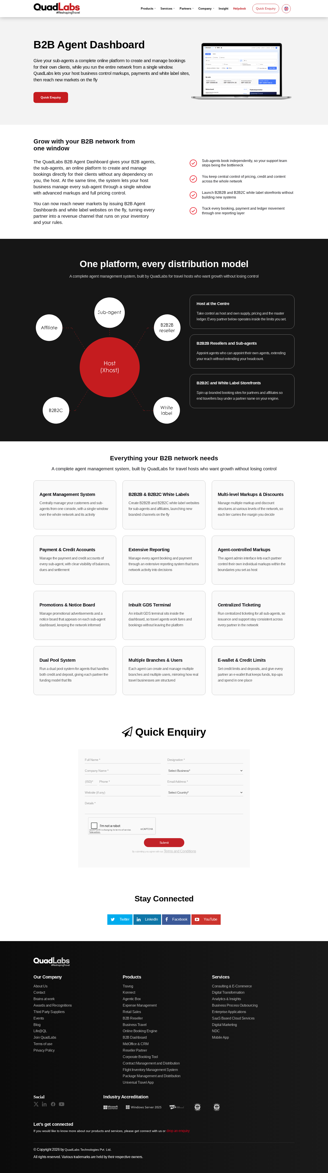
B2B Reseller (133, 1018)
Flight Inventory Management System (150, 1070)
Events (38, 1018)
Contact (39, 992)
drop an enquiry (178, 1131)
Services (166, 8)
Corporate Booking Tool (140, 1057)
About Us (40, 986)
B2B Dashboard (135, 1037)
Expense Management (139, 1005)
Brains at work (43, 999)
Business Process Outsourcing (234, 1005)
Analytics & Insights (226, 999)
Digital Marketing (224, 1025)
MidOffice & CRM (136, 1044)
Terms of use (42, 1044)
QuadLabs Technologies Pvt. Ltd (87, 1149)
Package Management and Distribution (152, 1076)
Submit (164, 842)
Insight (223, 8)
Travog (128, 986)
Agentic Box (132, 999)
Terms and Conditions (180, 851)
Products (147, 8)
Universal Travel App (138, 1082)
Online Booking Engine (140, 1031)
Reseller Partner (135, 1050)
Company (205, 8)
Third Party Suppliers (49, 1012)
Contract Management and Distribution (151, 1063)
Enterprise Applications (229, 1012)
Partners (185, 8)
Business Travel (135, 1025)
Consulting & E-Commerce (232, 986)
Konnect (129, 992)
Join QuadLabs (44, 1037)
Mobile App (220, 1037)
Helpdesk (239, 8)
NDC (216, 1031)
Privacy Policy (43, 1050)
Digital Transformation (228, 992)
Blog (36, 1025)
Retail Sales (132, 1012)
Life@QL (40, 1031)
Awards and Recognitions (52, 1005)
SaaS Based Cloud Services (233, 1018)
